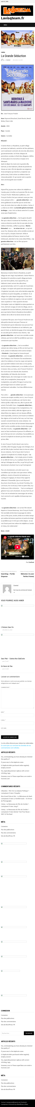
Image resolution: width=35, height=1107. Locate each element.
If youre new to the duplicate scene (12, 762)
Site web (3, 728)
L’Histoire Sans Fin (7, 627)
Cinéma (3, 52)
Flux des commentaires (8, 833)
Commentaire (5, 687)
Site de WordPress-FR (8, 836)
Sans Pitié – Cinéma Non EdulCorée (13, 659)
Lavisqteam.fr (12, 18)
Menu (5, 25)
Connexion (4, 826)
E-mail (3, 720)
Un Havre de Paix (6, 666)
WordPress (20, 1104)
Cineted (8, 60)
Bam (26, 1104)
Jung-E (16, 806)
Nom (3, 712)
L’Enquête (17, 793)
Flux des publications (7, 830)
